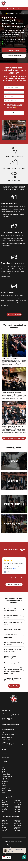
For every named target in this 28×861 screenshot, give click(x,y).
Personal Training (6, 790)
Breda (3, 771)
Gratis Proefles (6, 774)
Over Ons (4, 778)
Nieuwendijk (5, 773)
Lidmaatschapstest (7, 776)
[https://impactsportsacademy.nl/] (3, 3)
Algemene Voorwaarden (14, 845)
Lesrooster (5, 781)
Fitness (4, 785)
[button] (26, 3)
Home (3, 769)
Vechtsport (5, 787)
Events (3, 792)
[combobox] (14, 87)
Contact (4, 783)
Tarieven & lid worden (8, 780)
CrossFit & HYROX (7, 788)
